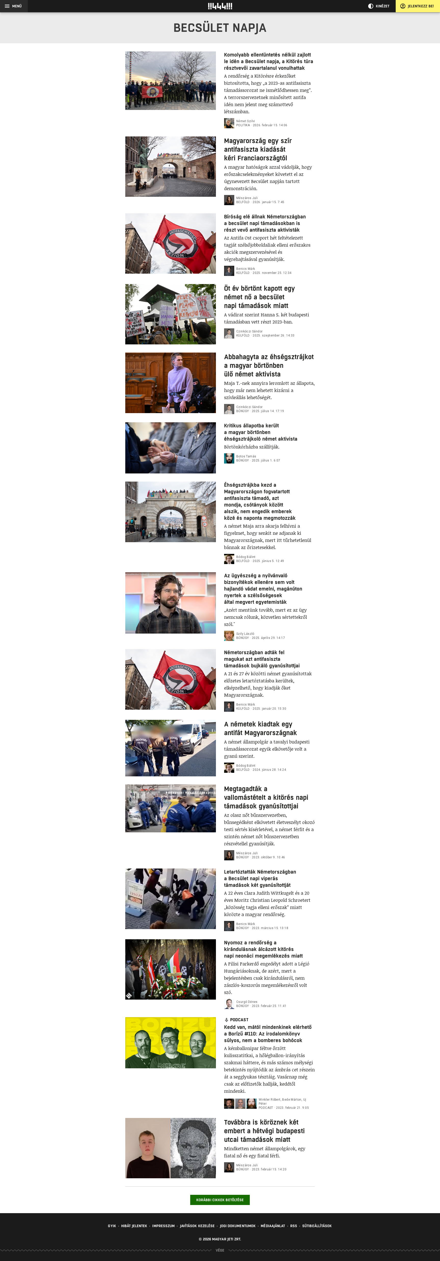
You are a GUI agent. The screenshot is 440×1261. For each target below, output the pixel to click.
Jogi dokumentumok (238, 1226)
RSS (293, 1226)
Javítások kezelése (197, 1226)
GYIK (112, 1226)
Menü (17, 6)
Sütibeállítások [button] (317, 1226)
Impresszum (163, 1226)
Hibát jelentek (134, 1226)
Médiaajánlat (273, 1226)
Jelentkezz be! (421, 6)
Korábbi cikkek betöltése (220, 1200)
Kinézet (383, 6)
